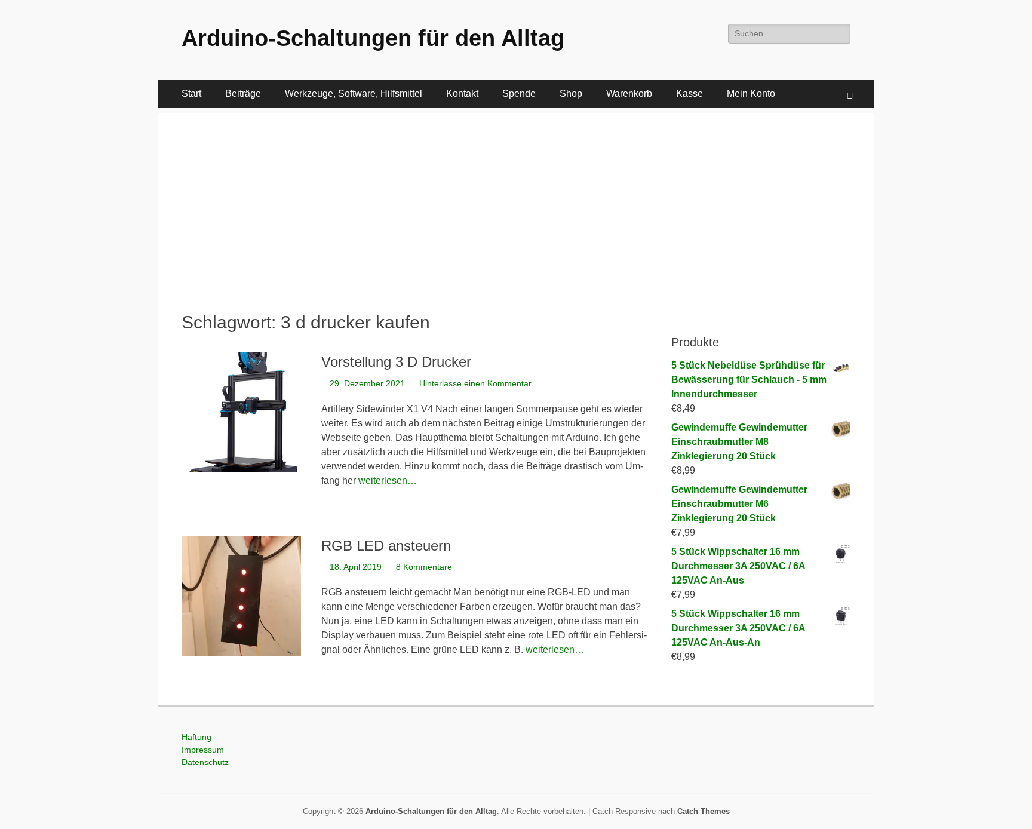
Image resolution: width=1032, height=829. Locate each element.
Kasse (689, 93)
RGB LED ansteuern (386, 546)
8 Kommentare (424, 567)
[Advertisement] (516, 197)
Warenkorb (629, 93)
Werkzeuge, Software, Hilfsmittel (353, 93)
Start (191, 93)
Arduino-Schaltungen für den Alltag (373, 38)
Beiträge (243, 93)
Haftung (196, 737)
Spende (519, 93)
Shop (571, 93)
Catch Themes (703, 811)
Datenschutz (205, 762)
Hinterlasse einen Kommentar (475, 383)
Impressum (203, 749)
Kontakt (462, 93)
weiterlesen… (387, 480)
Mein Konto (751, 93)
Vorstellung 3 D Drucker (396, 362)
